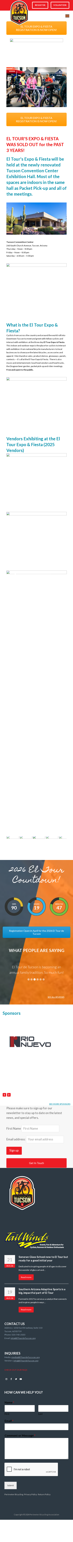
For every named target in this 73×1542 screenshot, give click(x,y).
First (7, 1413)
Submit (10, 1485)
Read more (26, 1277)
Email (9, 1420)
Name (9, 1402)
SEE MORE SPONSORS (59, 1104)
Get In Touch (36, 1163)
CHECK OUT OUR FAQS (15, 1369)
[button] (67, 15)
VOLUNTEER (59, 5)
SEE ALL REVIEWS (56, 997)
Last (40, 1413)
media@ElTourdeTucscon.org (25, 1357)
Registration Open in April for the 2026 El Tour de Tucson (36, 932)
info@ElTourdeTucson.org (23, 1338)
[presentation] (4, 1095)
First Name (13, 1128)
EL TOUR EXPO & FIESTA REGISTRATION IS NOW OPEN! (36, 28)
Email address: (16, 1139)
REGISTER (40, 5)
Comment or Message (20, 1435)
